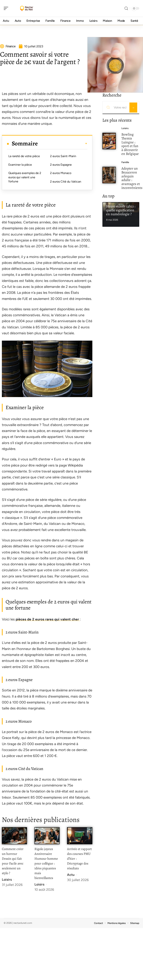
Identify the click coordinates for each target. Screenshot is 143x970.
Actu (70, 875)
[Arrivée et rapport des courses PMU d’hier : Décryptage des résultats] (79, 835)
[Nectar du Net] (27, 8)
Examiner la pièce (20, 164)
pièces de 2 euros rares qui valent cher (48, 619)
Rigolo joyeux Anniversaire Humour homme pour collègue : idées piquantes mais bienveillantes (46, 863)
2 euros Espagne (61, 164)
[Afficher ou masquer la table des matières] (62, 143)
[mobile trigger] (7, 8)
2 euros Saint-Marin (63, 156)
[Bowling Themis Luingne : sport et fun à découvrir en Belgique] (109, 141)
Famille (125, 162)
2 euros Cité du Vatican (65, 181)
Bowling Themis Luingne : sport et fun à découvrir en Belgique (130, 144)
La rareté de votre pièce (24, 156)
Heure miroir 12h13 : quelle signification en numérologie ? (120, 210)
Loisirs (7, 879)
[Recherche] (126, 8)
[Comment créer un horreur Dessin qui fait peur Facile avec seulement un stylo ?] (14, 835)
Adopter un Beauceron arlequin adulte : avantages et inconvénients (131, 178)
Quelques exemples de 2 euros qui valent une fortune (24, 177)
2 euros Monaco (60, 173)
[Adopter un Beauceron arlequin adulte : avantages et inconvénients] (109, 175)
